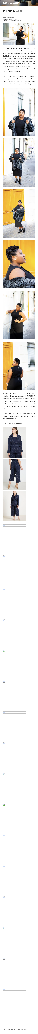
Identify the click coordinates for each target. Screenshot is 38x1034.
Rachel (12, 84)
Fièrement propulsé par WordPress (15, 1029)
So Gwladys (12, 3)
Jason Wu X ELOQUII (12, 20)
